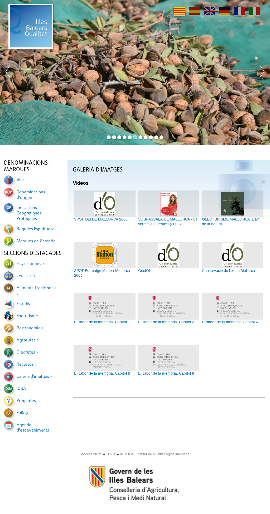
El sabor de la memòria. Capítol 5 (102, 373)
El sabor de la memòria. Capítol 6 (166, 373)
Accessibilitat (91, 454)
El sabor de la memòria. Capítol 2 (166, 322)
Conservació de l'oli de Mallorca (228, 270)
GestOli (144, 270)
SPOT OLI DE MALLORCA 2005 (101, 219)
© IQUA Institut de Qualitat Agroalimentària (154, 454)
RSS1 (111, 454)
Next (262, 72)
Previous (8, 72)
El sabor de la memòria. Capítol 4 (230, 322)
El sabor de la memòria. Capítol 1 (102, 322)
